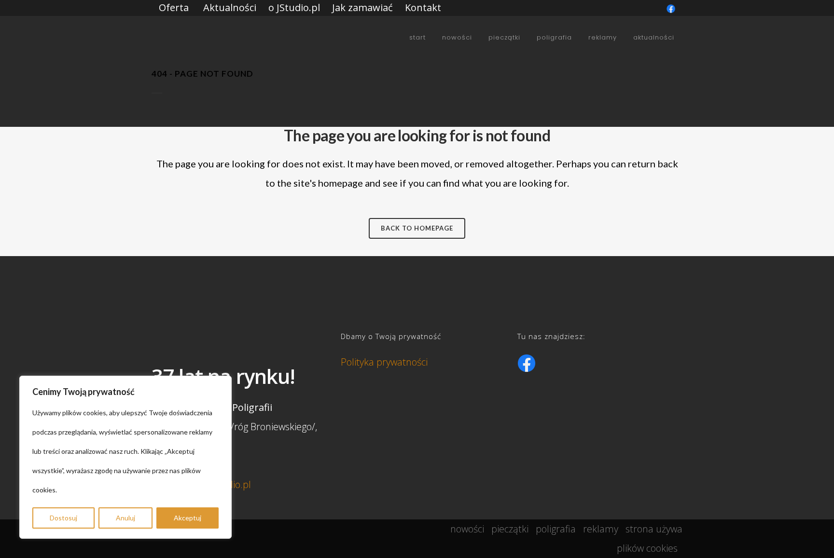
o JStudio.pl (294, 7)
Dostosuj (63, 518)
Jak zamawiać (362, 7)
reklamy (600, 528)
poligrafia (556, 528)
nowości (467, 528)
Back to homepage (417, 228)
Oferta (174, 7)
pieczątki (509, 528)
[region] (125, 457)
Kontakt (423, 7)
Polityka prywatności (384, 361)
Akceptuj (187, 518)
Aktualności (229, 7)
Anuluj (125, 518)
